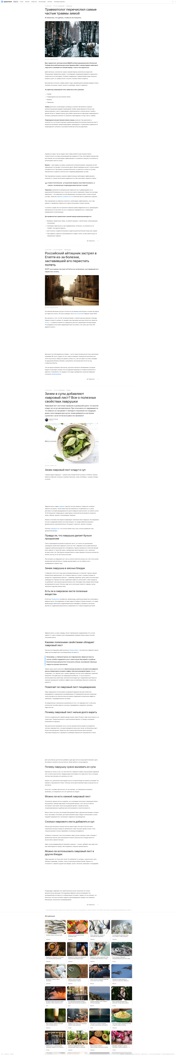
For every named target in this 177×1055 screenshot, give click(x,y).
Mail (2, 1054)
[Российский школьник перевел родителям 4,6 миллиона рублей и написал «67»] (77, 996)
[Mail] (2, 1)
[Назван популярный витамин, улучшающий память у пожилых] (77, 1041)
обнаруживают (74, 650)
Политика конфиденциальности (168, 1054)
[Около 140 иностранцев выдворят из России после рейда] (99, 974)
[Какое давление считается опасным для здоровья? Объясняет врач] (99, 930)
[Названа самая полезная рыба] (55, 930)
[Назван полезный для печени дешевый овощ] (77, 930)
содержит (62, 506)
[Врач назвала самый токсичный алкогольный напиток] (55, 1019)
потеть (47, 322)
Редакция (122, 1054)
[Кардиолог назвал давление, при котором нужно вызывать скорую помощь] (99, 952)
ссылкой (79, 313)
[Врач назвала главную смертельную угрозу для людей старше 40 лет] (99, 1041)
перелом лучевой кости (64, 196)
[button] (72, 39)
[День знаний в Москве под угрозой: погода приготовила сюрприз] (121, 996)
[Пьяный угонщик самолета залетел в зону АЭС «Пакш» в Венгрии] (121, 974)
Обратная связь (144, 1054)
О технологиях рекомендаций (155, 1054)
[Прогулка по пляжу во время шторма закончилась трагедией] (99, 1019)
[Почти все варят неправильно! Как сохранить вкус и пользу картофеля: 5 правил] (121, 1019)
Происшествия (67, 249)
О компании (6, 1054)
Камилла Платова (53, 419)
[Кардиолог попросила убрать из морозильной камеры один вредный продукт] (77, 952)
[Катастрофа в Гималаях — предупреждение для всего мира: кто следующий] (121, 952)
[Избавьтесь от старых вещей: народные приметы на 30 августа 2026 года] (55, 1041)
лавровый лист (55, 528)
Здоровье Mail (61, 5)
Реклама (12, 1054)
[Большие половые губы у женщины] (55, 974)
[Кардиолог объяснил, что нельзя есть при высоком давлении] (55, 952)
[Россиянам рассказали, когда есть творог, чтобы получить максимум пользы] (121, 930)
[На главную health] (7, 1)
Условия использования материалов (132, 1054)
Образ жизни (69, 5)
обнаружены (55, 599)
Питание (68, 390)
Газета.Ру (60, 249)
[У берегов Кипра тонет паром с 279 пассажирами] (99, 996)
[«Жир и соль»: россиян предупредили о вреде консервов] (77, 974)
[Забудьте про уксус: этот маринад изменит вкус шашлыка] (77, 1019)
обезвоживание (56, 374)
